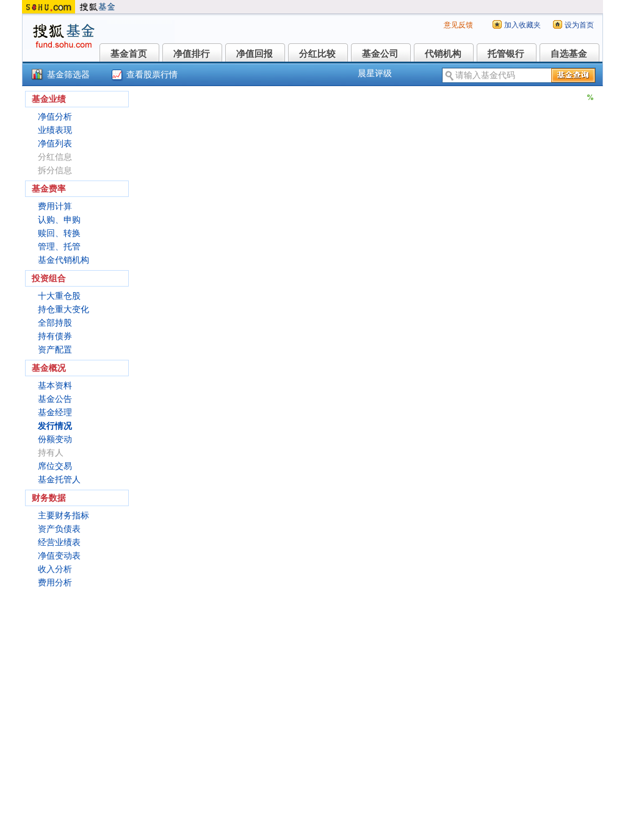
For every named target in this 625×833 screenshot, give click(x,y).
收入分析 (55, 569)
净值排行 (191, 54)
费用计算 (55, 206)
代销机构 (443, 54)
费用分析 (55, 582)
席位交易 (55, 466)
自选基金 (569, 54)
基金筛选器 (68, 74)
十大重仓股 (59, 296)
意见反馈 (458, 25)
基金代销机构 (63, 260)
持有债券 (55, 336)
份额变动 (55, 439)
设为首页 (579, 25)
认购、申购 (59, 219)
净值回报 (254, 54)
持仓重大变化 (63, 309)
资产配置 (55, 349)
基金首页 (128, 54)
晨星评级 (375, 73)
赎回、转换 (59, 233)
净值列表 (55, 143)
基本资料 (55, 385)
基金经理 (55, 412)
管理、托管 (59, 246)
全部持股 (55, 322)
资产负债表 (59, 529)
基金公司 (380, 54)
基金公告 (55, 399)
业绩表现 (55, 130)
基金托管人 (59, 479)
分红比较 (317, 54)
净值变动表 (59, 555)
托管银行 (506, 54)
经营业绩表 (59, 542)
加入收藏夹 (522, 25)
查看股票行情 (152, 74)
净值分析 (55, 116)
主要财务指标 (63, 515)
